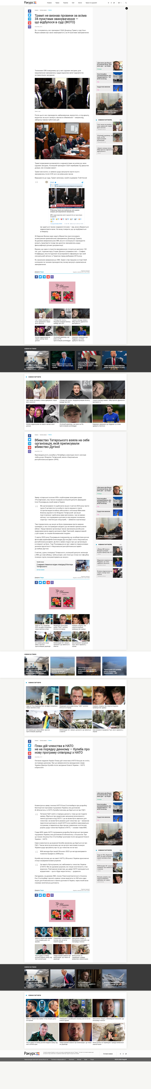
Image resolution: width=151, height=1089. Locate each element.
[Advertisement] (62, 51)
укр (119, 2)
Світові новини (43, 10)
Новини (49, 3)
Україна (65, 3)
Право (57, 3)
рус (121, 2)
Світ (73, 3)
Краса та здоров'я (91, 3)
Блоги (80, 3)
